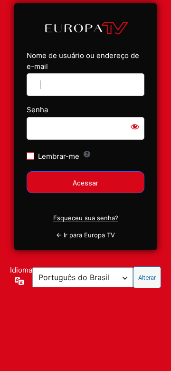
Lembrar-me (58, 156)
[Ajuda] (87, 154)
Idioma (21, 269)
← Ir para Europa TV (85, 235)
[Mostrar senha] (134, 126)
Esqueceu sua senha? (85, 218)
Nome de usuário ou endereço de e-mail (83, 61)
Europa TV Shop (85, 27)
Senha (37, 109)
